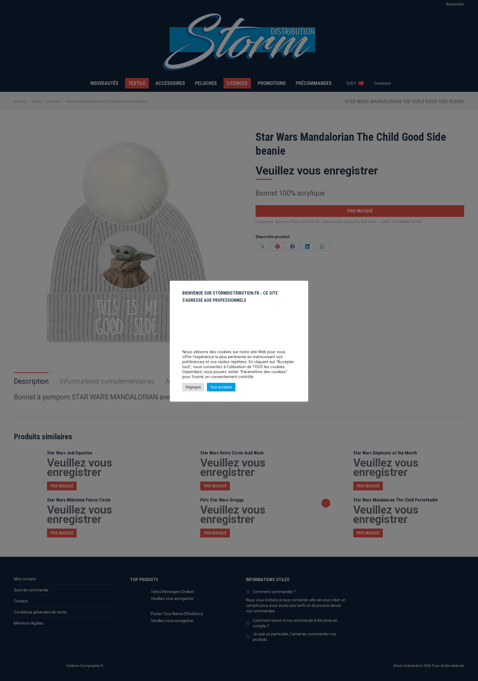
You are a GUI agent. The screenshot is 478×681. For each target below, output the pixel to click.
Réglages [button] (193, 387)
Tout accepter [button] (221, 387)
